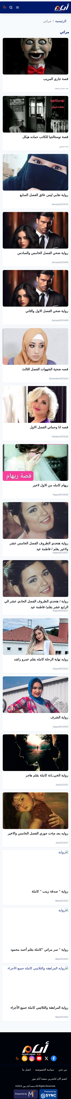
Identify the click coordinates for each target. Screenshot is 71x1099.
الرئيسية (60, 21)
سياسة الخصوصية (44, 1069)
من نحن (62, 1069)
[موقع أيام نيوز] (58, 7)
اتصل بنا (26, 1069)
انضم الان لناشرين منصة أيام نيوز (49, 1078)
